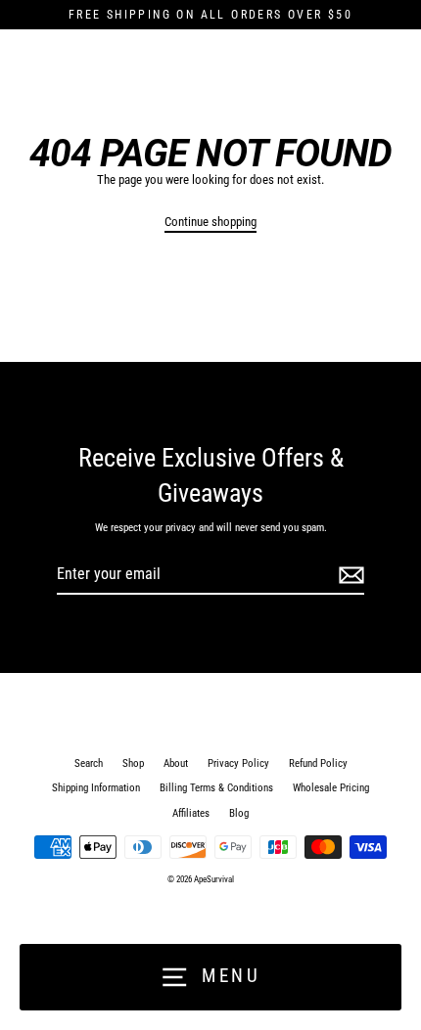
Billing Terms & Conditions (216, 788)
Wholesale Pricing (331, 788)
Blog (239, 813)
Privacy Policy (238, 763)
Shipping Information (96, 788)
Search (88, 763)
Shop (133, 763)
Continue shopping (210, 221)
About (176, 763)
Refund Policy (318, 763)
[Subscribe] (348, 575)
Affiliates (191, 813)
